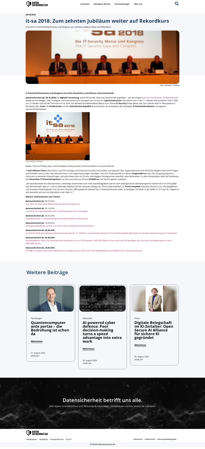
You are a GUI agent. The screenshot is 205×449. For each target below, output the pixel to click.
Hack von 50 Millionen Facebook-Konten (160, 97)
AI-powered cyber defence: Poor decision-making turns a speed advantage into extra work (102, 332)
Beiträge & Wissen (102, 4)
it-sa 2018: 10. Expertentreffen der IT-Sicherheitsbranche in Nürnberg (56, 211)
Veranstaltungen (122, 4)
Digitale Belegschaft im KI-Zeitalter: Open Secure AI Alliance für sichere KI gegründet (153, 330)
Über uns (138, 4)
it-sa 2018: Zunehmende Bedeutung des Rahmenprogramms (53, 204)
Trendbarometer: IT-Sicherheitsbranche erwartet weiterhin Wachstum (57, 218)
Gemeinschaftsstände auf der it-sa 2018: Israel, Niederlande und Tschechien (60, 226)
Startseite (85, 4)
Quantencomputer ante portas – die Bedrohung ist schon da (50, 328)
